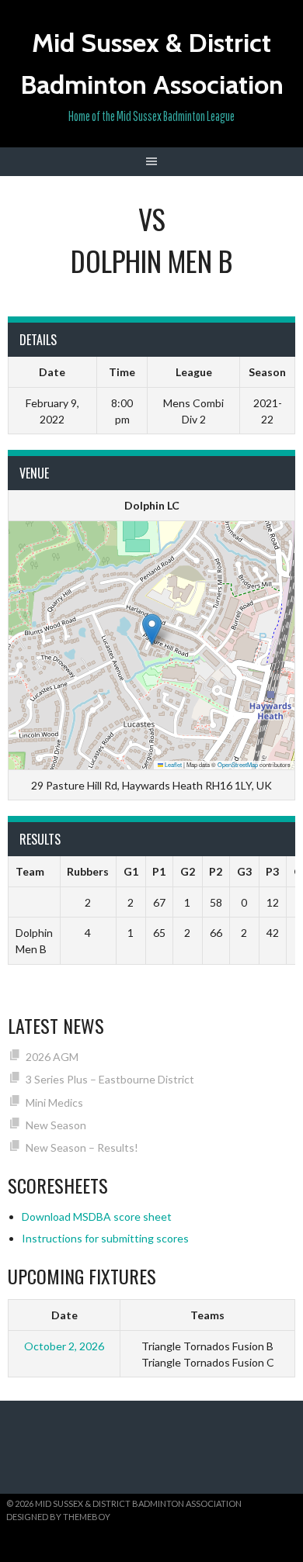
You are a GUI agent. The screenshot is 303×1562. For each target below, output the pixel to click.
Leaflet (172, 764)
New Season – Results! (82, 1147)
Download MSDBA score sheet (97, 1216)
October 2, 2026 (64, 1346)
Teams (207, 1315)
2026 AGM (52, 1056)
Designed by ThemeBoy (58, 1517)
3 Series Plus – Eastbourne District (110, 1079)
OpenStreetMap (238, 764)
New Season (56, 1125)
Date (64, 1315)
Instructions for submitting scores (105, 1238)
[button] (152, 629)
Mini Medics (54, 1102)
